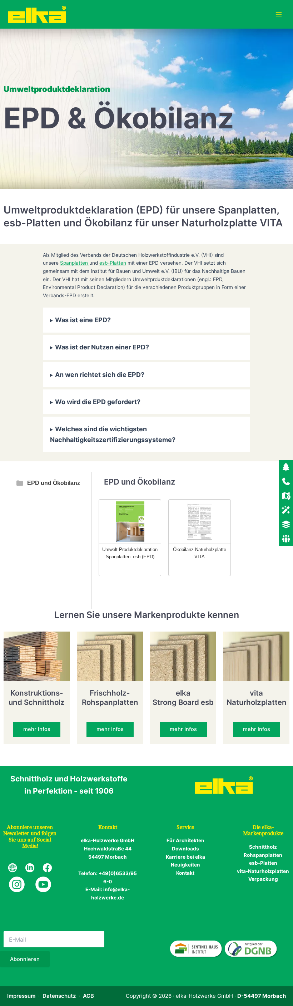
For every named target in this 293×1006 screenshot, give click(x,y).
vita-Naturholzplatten (263, 871)
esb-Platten (112, 263)
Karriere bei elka (185, 857)
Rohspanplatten (263, 855)
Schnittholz (263, 847)
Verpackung (263, 879)
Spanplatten (74, 263)
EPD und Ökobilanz (53, 483)
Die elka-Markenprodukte (263, 830)
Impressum (21, 995)
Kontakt (185, 873)
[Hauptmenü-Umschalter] (279, 14)
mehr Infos (36, 729)
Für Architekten (185, 840)
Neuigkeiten (185, 865)
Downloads (185, 849)
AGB (88, 995)
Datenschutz (59, 995)
